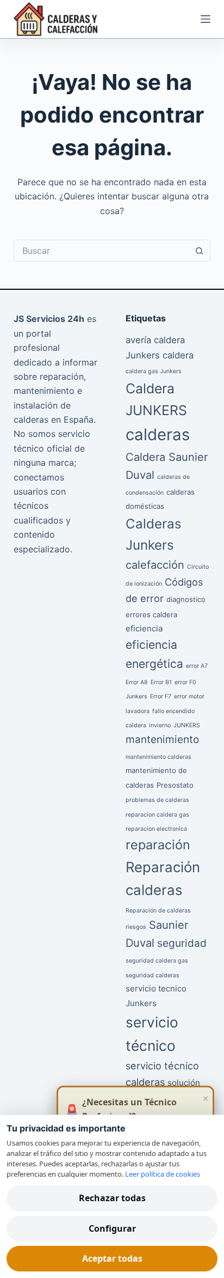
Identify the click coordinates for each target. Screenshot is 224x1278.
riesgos (136, 926)
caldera (178, 355)
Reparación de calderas (158, 910)
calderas (158, 434)
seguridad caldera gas (157, 960)
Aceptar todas (112, 1258)
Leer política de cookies (162, 1174)
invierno (160, 725)
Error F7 (160, 696)
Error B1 (161, 682)
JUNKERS (186, 725)
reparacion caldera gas (157, 814)
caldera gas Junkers (154, 371)
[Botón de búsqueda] (199, 250)
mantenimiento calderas (158, 756)
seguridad (182, 943)
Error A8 (137, 682)
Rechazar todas (112, 1198)
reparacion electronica (156, 828)
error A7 (197, 666)
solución (183, 1083)
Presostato (175, 785)
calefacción (155, 564)
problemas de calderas (157, 800)
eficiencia (144, 628)
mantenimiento (162, 739)
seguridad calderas (152, 975)
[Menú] (205, 19)
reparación (158, 845)
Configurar (112, 1228)
